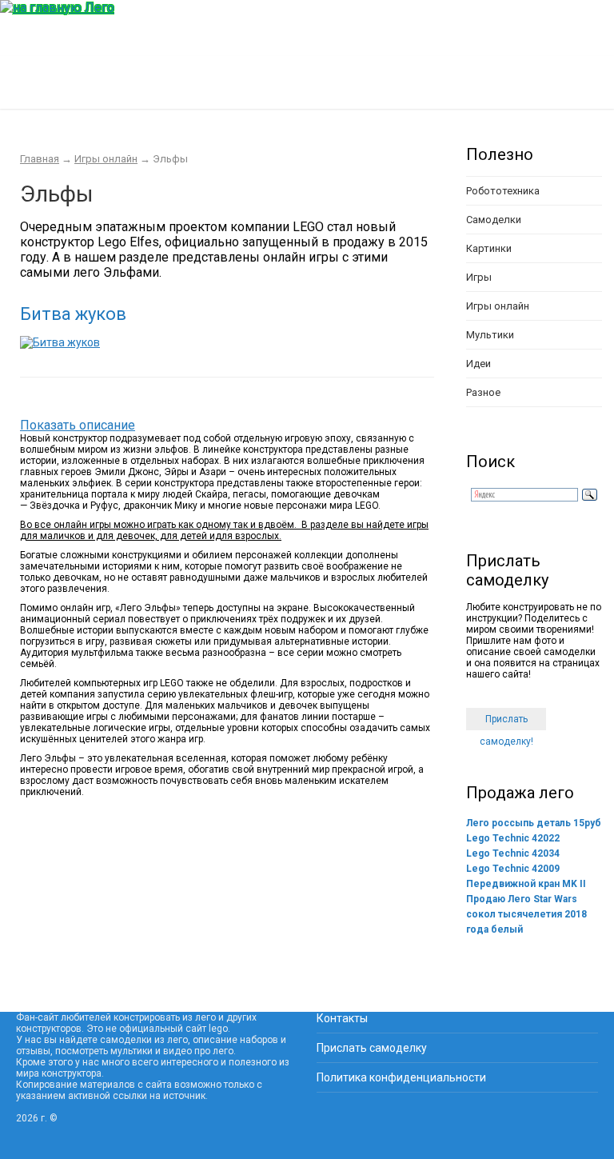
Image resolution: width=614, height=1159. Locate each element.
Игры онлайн (106, 159)
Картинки (489, 248)
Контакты (342, 1018)
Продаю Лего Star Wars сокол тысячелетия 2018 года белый (526, 914)
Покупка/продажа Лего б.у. (371, 90)
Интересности (224, 90)
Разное (483, 392)
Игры (479, 277)
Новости (502, 90)
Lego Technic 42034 (513, 853)
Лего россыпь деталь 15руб (533, 823)
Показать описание (77, 425)
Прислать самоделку (372, 1047)
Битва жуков (73, 314)
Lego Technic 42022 (513, 838)
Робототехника (503, 191)
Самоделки (493, 220)
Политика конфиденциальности (401, 1077)
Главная (35, 90)
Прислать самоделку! (506, 721)
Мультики (490, 335)
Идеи (478, 364)
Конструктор (121, 90)
